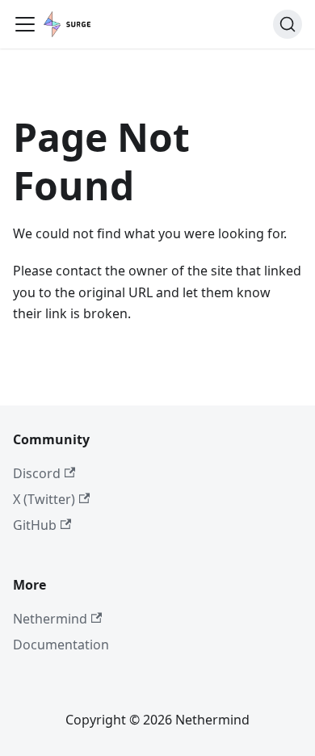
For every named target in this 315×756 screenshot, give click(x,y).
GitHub (35, 525)
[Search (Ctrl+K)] (287, 24)
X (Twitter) (44, 499)
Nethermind (50, 619)
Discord (37, 473)
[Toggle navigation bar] (25, 24)
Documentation (61, 644)
